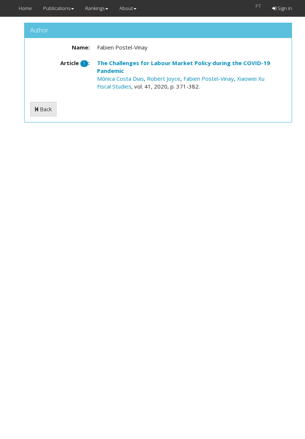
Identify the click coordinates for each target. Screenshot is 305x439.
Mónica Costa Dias (120, 78)
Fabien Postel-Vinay (208, 78)
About (126, 8)
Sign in (284, 8)
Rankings (95, 8)
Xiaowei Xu (250, 78)
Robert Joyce (163, 78)
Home (25, 8)
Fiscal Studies (114, 86)
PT (258, 6)
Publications (56, 8)
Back (45, 109)
